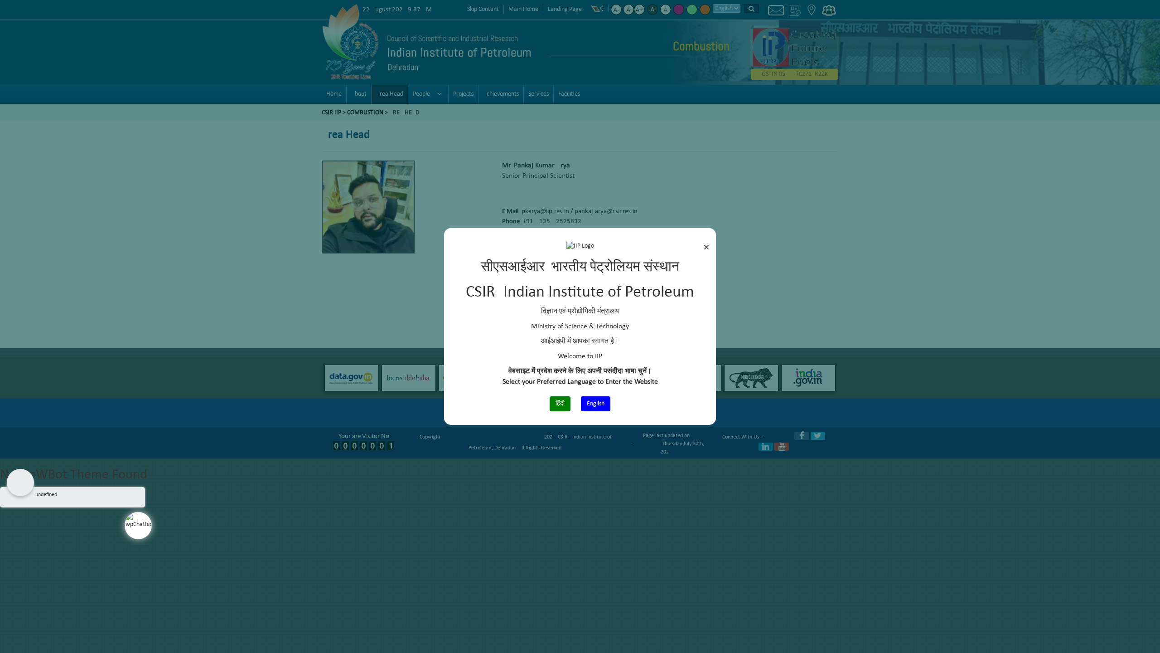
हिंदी (560, 403)
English (595, 403)
